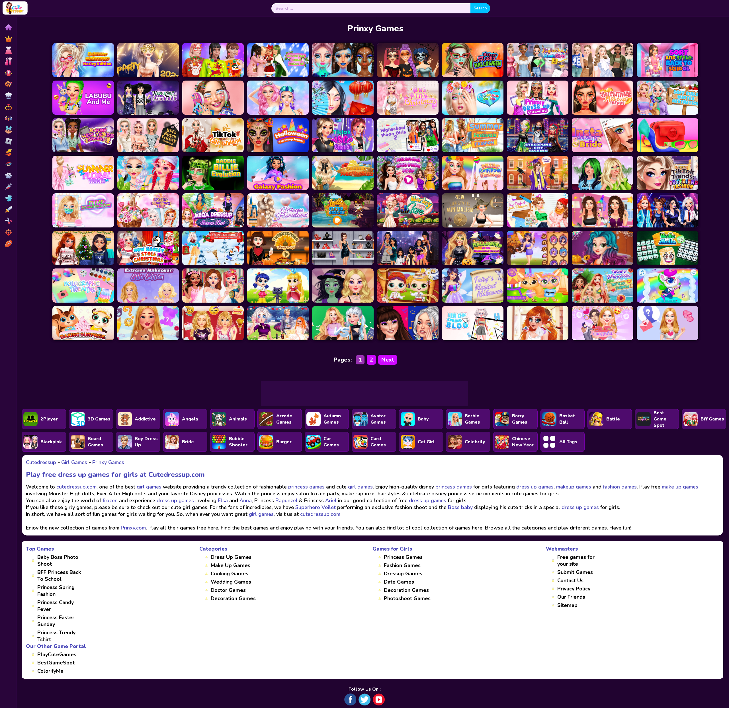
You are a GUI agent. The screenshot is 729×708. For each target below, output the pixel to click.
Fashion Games (402, 565)
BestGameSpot (56, 662)
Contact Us (570, 580)
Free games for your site (576, 560)
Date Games (399, 581)
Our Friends (571, 597)
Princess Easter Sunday (55, 621)
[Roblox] (8, 141)
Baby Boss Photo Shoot (57, 560)
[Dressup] (8, 50)
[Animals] (8, 175)
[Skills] (8, 209)
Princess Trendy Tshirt (56, 636)
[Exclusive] (8, 38)
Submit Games (575, 572)
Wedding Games (231, 581)
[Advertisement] (364, 393)
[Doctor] (8, 186)
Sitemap (567, 605)
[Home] (8, 27)
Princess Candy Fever (55, 606)
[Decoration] (8, 118)
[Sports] (8, 243)
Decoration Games (233, 598)
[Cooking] (8, 95)
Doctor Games (228, 590)
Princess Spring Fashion (56, 591)
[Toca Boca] (8, 130)
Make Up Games (230, 565)
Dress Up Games (231, 557)
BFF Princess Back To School (59, 575)
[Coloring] (8, 84)
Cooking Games (229, 573)
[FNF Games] (8, 164)
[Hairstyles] (8, 221)
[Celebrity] (8, 73)
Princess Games (403, 557)
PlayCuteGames (56, 654)
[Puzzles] (8, 198)
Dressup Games (403, 573)
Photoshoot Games (407, 598)
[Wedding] (8, 107)
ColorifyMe (50, 671)
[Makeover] (8, 61)
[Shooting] (8, 232)
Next (387, 360)
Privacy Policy (573, 588)
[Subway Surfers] (8, 152)
